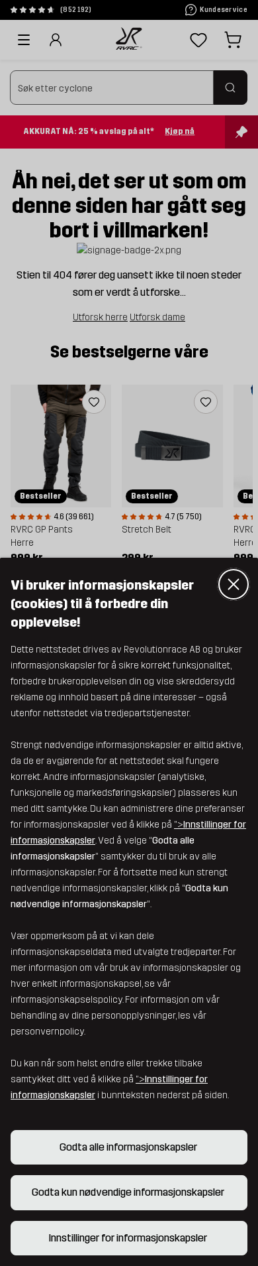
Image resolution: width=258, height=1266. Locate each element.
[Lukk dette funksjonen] (233, 584)
